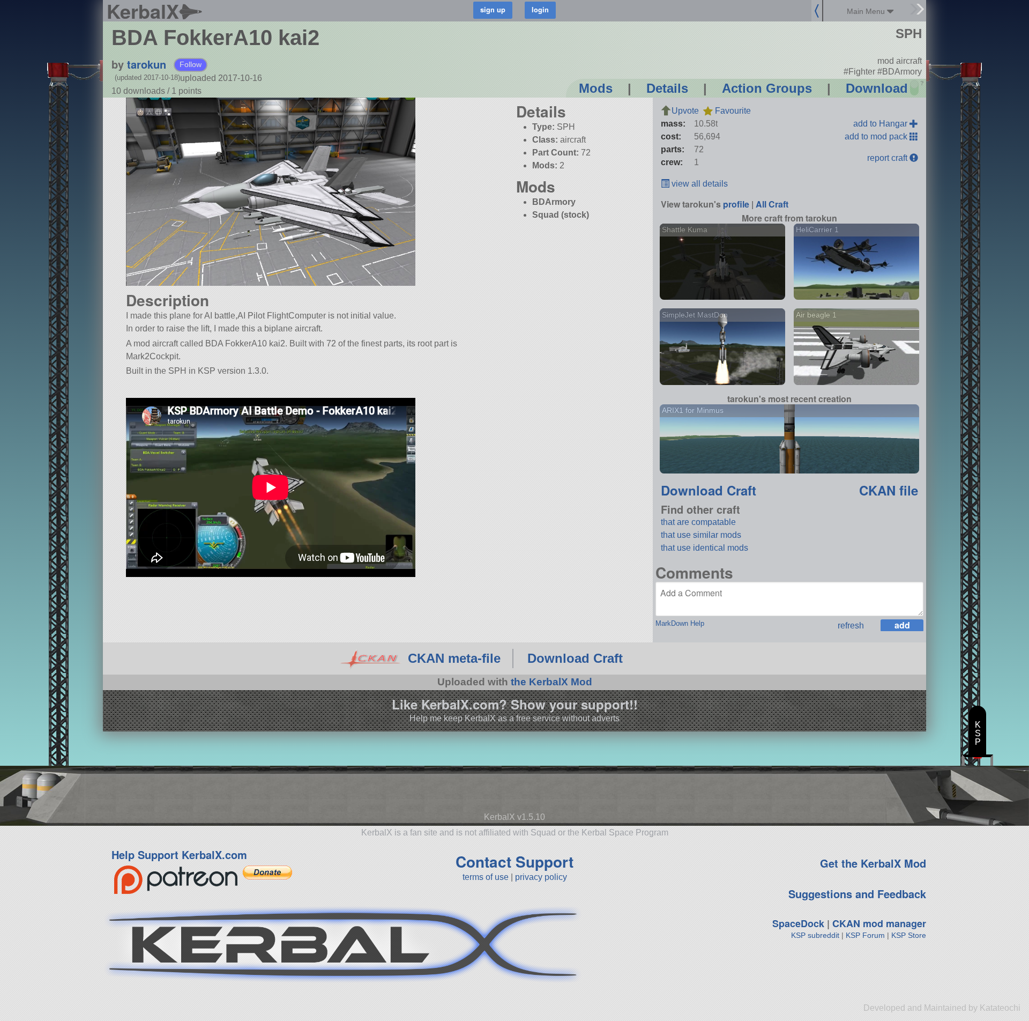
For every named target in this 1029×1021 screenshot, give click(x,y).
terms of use (486, 877)
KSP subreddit (815, 935)
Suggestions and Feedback (857, 893)
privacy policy (541, 877)
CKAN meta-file (454, 658)
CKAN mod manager (879, 923)
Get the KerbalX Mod (873, 863)
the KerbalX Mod (551, 681)
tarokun (146, 64)
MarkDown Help (679, 623)
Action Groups (767, 88)
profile (736, 204)
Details (667, 88)
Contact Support (514, 861)
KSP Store (908, 935)
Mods (596, 88)
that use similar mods (701, 534)
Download (877, 88)
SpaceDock (798, 923)
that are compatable (698, 522)
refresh (851, 625)
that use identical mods (704, 547)
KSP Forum (865, 935)
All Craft (772, 204)
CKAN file (888, 490)
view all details (698, 183)
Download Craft (708, 490)
